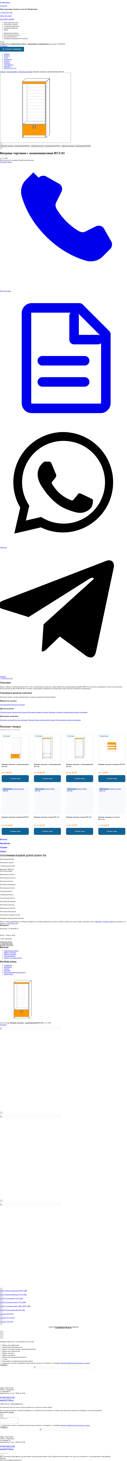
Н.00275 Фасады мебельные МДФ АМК (13, 1291)
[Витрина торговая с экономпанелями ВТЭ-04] (15, 748)
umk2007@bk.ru (5, 932)
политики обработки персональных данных (75, 1363)
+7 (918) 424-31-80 (6, 12)
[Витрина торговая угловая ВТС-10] (47, 800)
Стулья (4, 1359)
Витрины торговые (25, 71)
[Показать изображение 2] (45, 146)
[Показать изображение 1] (15, 146)
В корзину (3, 1025)
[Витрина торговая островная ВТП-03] (15, 800)
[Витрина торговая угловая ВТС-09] (80, 800)
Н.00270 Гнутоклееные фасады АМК (12, 1310)
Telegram (106, 921)
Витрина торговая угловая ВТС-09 (78, 817)
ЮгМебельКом (5, 2)
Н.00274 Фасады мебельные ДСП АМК (13, 1294)
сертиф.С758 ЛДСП (6, 1314)
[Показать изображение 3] (76, 146)
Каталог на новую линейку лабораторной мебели (19, 1349)
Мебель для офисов (8, 1355)
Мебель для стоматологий (11, 1351)
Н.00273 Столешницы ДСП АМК (11, 1298)
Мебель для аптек (8, 1353)
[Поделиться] (5, 1453)
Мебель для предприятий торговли (14, 1357)
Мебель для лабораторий (10, 1345)
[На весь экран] (3, 1453)
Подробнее (3, 46)
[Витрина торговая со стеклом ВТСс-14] (112, 800)
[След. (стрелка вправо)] (3, 1455)
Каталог (3, 839)
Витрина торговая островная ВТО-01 (111, 764)
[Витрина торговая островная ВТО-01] (112, 748)
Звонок (3, 851)
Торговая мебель (12, 71)
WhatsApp (98, 921)
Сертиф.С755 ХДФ (6, 1321)
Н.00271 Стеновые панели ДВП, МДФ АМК (15, 1306)
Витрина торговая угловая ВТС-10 (46, 817)
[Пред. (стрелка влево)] (1, 1455)
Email (111, 921)
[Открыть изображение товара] (35, 108)
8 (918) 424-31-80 (7, 1397)
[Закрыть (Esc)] (7, 1453)
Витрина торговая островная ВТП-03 (15, 817)
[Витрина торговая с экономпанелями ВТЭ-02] (47, 748)
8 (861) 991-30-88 (6, 16)
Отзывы (3, 847)
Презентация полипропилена (12, 1347)
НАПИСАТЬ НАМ (6, 945)
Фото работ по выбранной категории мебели (17, 1361)
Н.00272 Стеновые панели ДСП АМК (13, 1302)
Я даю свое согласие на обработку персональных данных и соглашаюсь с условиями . (46, 1363)
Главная (2, 71)
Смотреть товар (15, 778)
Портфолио (5, 843)
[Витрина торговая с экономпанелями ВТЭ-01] (80, 748)
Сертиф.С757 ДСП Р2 (7, 1318)
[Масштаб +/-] (1, 1453)
